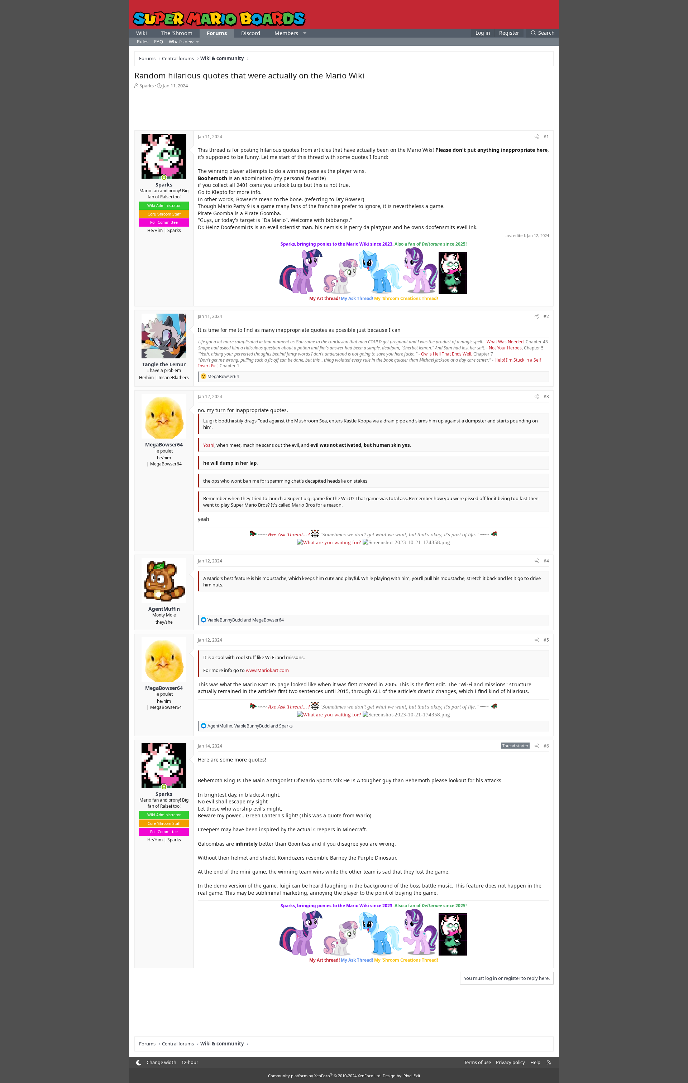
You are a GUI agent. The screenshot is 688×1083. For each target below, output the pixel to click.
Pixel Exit (411, 1075)
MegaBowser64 (166, 464)
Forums (217, 33)
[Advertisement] (344, 109)
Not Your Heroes (505, 348)
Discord (250, 33)
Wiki (141, 33)
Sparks (174, 230)
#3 (546, 396)
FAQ (158, 41)
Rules (142, 41)
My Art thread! (324, 298)
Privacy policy (510, 1062)
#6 (546, 746)
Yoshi (208, 445)
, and (250, 726)
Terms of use (477, 1062)
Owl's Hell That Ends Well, (446, 354)
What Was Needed (505, 342)
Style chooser (138, 1063)
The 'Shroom (176, 33)
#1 (546, 137)
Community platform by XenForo (325, 1075)
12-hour (189, 1062)
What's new (181, 41)
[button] (304, 33)
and (245, 620)
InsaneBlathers (173, 377)
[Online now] (164, 177)
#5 (546, 640)
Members (286, 33)
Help (535, 1062)
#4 (546, 561)
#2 (546, 316)
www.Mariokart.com (267, 670)
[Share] (536, 137)
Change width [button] (161, 1062)
